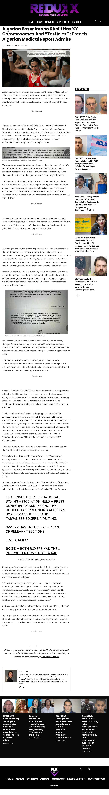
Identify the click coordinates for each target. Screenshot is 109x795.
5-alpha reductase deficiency (27, 139)
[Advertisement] (41, 117)
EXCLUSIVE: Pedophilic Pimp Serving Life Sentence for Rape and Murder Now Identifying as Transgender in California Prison (11, 728)
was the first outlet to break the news (31, 459)
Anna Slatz (9, 45)
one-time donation (50, 656)
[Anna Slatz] (11, 679)
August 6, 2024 (48, 559)
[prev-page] (76, 295)
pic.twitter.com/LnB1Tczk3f (31, 553)
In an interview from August (15, 360)
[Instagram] (100, 21)
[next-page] (79, 295)
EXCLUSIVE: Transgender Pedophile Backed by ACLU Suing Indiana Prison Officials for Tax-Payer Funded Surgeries (87, 164)
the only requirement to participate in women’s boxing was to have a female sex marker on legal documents (35, 404)
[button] (96, 21)
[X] (105, 21)
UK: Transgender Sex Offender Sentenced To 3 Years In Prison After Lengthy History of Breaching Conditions (86, 284)
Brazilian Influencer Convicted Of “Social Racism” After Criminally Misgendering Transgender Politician (37, 725)
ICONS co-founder (52, 567)
